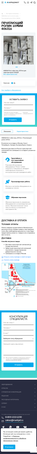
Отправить (13, 120)
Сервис (4, 403)
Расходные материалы (10, 399)
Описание (7, 131)
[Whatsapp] (28, 2)
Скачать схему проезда (11, 260)
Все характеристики (10, 74)
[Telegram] (31, 2)
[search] (34, 2)
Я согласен (9, 447)
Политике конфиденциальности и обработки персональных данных (14, 438)
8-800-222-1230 (25, 2)
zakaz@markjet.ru (14, 420)
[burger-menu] (2, 2)
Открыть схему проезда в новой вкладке (17, 257)
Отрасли (4, 388)
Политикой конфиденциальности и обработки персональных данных (17, 359)
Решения (4, 396)
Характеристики (22, 131)
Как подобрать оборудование (11, 90)
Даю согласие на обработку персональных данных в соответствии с (18, 358)
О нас (3, 407)
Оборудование (7, 384)
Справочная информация (11, 392)
